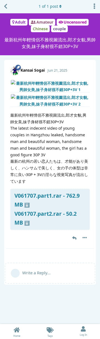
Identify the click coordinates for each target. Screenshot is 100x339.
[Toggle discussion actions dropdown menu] (94, 6)
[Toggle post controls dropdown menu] (85, 238)
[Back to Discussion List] (5, 6)
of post (48, 6)
